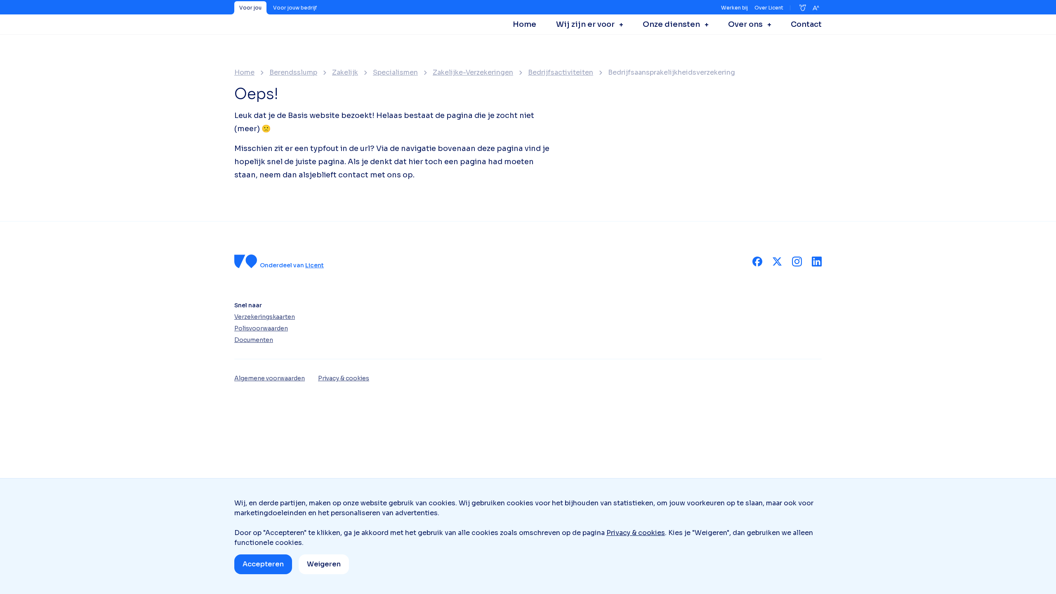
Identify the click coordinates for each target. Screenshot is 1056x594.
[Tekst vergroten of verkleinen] (816, 8)
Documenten (253, 340)
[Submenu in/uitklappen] (619, 24)
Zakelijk (345, 72)
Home (244, 72)
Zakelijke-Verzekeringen (473, 72)
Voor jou (250, 8)
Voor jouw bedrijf (295, 8)
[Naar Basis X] (777, 261)
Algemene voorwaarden (269, 378)
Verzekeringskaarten (264, 317)
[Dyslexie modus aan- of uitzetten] (802, 8)
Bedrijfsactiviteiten (560, 72)
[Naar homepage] (245, 261)
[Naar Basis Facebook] (757, 261)
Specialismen (395, 72)
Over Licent (768, 8)
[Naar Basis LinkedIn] (817, 261)
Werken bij (734, 8)
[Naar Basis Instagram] (797, 261)
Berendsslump (293, 72)
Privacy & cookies (635, 532)
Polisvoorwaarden (261, 328)
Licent (314, 265)
